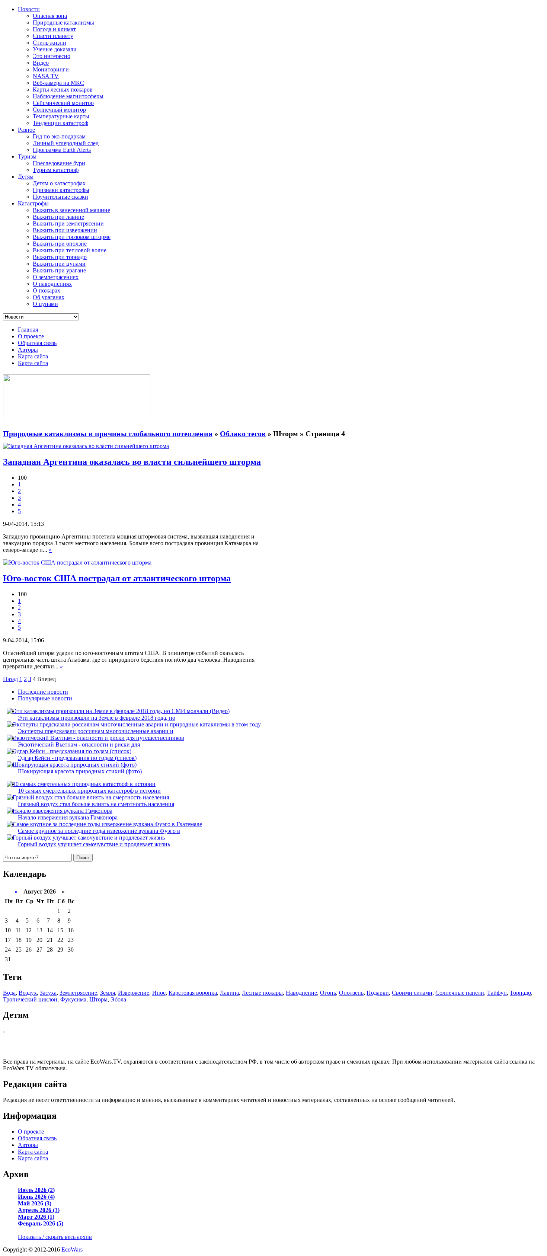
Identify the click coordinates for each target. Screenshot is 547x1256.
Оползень (351, 993)
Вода (9, 993)
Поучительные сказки (60, 197)
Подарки (378, 993)
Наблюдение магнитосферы (68, 96)
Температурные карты (61, 116)
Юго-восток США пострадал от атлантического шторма (117, 578)
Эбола (118, 999)
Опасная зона (50, 16)
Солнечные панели (459, 993)
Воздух (28, 993)
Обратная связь (37, 343)
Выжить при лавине (58, 217)
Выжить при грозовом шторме (72, 237)
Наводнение (301, 993)
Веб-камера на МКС (58, 83)
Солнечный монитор (59, 109)
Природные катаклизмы (63, 22)
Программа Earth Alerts (62, 150)
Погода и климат (54, 29)
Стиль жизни (49, 42)
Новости (29, 9)
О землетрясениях (56, 277)
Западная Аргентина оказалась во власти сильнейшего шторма (132, 462)
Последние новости (43, 691)
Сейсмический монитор (63, 103)
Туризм (27, 156)
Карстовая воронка (193, 993)
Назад (10, 679)
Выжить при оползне (60, 243)
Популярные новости (45, 698)
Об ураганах (48, 297)
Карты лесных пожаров (63, 89)
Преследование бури (59, 163)
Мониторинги (51, 69)
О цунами (45, 304)
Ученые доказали (55, 49)
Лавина (229, 993)
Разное (26, 130)
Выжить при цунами (59, 264)
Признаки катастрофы (61, 190)
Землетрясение (78, 993)
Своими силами (412, 993)
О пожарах (46, 290)
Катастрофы (33, 203)
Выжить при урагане (59, 270)
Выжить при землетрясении (68, 223)
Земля (107, 993)
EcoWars (72, 1249)
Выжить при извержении (65, 230)
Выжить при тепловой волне (69, 250)
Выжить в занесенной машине (71, 210)
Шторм (98, 999)
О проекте (31, 336)
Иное (159, 993)
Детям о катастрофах (59, 183)
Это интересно (51, 56)
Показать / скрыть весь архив (55, 1237)
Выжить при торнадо (60, 257)
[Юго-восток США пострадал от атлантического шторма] (77, 562)
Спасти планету (53, 36)
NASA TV (46, 76)
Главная (28, 329)
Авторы (28, 349)
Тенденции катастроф (60, 123)
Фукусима (73, 999)
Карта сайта (33, 356)
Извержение (133, 993)
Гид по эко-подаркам (59, 136)
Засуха (48, 993)
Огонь (328, 993)
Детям (25, 176)
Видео (41, 63)
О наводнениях (52, 284)
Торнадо (520, 993)
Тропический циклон (30, 999)
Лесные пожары (262, 993)
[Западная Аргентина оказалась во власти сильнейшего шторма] (86, 446)
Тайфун (497, 993)
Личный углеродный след (66, 143)
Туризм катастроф (56, 170)
